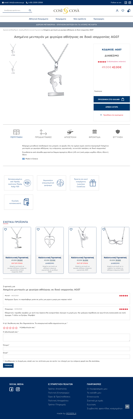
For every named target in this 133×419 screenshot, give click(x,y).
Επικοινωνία (93, 397)
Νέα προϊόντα (80, 19)
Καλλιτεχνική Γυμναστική (34, 30)
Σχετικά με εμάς (95, 401)
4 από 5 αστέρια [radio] (13, 328)
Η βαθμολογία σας (27, 327)
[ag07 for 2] (13, 51)
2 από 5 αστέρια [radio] (7, 328)
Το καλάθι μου (94, 393)
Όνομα (6, 345)
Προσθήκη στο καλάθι (109, 99)
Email (5, 353)
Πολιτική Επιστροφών (58, 393)
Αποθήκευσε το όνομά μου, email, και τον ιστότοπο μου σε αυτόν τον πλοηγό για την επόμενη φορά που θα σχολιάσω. (52, 361)
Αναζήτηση (30, 10)
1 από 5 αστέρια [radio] (4, 328)
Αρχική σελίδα (8, 30)
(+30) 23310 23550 (35, 2)
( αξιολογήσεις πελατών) (116, 61)
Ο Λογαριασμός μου (97, 389)
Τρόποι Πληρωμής (57, 405)
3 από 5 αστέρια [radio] (10, 328)
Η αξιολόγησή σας (10, 332)
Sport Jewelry (19, 30)
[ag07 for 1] (13, 69)
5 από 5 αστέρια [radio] (16, 328)
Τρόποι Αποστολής (57, 389)
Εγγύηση (91, 405)
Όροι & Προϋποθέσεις (59, 397)
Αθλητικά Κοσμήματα (38, 19)
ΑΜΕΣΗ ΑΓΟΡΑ (111, 107)
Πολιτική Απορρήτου (58, 401)
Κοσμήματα (61, 19)
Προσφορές (99, 19)
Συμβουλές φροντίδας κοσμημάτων (105, 409)
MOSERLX (71, 413)
